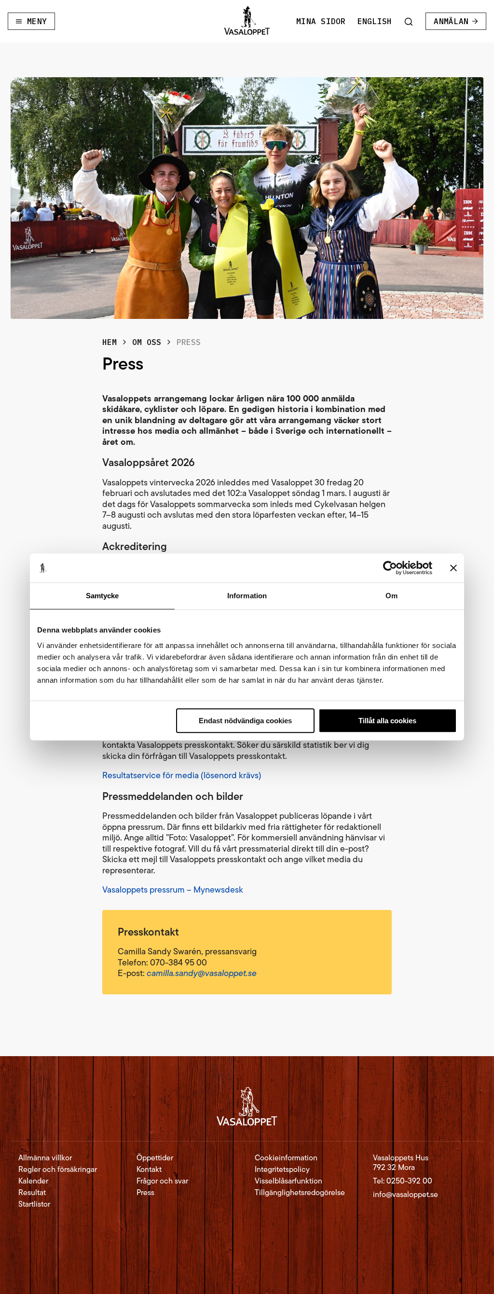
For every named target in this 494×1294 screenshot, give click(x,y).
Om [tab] (391, 596)
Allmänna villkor (45, 1158)
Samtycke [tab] (102, 596)
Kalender (33, 1181)
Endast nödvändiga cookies (245, 720)
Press (145, 1193)
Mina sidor (320, 21)
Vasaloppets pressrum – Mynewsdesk (172, 889)
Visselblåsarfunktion (288, 1181)
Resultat (32, 1193)
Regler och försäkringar (57, 1169)
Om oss (146, 342)
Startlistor (34, 1204)
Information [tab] (247, 596)
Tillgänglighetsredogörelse (300, 1193)
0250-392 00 (409, 1180)
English (374, 21)
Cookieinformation (286, 1158)
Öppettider (155, 1158)
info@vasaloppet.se (405, 1194)
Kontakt (149, 1169)
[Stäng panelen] (453, 567)
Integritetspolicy (282, 1169)
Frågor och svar (162, 1181)
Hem (109, 342)
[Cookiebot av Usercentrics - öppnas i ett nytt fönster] (390, 568)
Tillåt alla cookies (387, 720)
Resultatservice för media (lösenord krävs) (181, 775)
